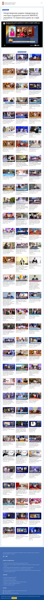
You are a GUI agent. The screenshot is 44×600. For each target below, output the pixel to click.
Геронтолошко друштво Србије (10, 577)
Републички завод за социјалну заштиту (12, 583)
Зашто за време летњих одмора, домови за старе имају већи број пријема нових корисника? (21, 77)
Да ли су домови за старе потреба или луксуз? (21, 415)
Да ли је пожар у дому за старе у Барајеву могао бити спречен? (8, 344)
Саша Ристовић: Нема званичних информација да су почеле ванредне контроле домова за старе (9, 331)
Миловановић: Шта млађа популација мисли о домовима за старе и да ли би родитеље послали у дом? (35, 507)
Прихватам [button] (14, 598)
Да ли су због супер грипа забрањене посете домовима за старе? (35, 134)
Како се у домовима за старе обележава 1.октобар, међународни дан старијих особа (8, 415)
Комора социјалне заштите (9, 584)
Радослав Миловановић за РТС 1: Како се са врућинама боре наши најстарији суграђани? (9, 535)
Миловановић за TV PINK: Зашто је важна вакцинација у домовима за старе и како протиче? (35, 178)
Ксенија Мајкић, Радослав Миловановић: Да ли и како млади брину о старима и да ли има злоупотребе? (34, 521)
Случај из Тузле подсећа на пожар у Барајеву (21, 177)
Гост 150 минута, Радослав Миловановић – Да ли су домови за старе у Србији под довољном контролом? (35, 237)
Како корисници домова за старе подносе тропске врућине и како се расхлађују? (9, 62)
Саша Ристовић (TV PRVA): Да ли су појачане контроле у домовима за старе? (8, 221)
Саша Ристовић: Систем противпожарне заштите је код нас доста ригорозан (8, 163)
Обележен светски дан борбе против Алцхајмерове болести (16, 563)
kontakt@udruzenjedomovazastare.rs (11, 593)
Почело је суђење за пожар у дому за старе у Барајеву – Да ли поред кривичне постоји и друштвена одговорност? (35, 92)
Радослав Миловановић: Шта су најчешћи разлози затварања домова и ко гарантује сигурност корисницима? (35, 206)
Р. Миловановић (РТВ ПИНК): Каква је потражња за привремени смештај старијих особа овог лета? (22, 536)
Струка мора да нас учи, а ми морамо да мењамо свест (21, 330)
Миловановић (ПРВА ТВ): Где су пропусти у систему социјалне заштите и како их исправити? (21, 149)
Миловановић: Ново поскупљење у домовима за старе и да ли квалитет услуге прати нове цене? (22, 120)
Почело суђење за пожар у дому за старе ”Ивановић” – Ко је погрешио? (22, 105)
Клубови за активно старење (9, 578)
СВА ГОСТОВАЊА (22, 51)
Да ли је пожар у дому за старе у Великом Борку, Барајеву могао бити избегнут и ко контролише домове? (9, 265)
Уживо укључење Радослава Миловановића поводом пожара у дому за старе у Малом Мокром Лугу (21, 475)
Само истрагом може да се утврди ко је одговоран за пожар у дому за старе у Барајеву (34, 372)
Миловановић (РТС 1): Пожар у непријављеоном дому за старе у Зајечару (35, 148)
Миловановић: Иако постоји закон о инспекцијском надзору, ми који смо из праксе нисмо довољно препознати (21, 317)
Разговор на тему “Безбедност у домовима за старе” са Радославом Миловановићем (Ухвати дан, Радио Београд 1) (9, 458)
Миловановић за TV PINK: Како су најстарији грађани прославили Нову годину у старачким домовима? (35, 444)
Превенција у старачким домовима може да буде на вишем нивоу (34, 331)
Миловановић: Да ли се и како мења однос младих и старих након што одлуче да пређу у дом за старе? (9, 507)
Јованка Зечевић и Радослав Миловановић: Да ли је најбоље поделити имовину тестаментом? (21, 250)
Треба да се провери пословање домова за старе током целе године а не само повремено (34, 251)
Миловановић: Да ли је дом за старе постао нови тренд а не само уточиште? (9, 91)
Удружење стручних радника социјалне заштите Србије (15, 581)
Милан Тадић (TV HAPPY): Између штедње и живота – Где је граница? (34, 316)
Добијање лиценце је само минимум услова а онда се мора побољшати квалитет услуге (21, 301)
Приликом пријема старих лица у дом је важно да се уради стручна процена (8, 357)
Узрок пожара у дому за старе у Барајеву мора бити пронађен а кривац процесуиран (9, 387)
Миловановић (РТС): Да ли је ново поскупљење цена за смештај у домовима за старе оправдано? (8, 135)
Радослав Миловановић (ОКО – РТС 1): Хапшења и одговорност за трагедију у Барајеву (22, 237)
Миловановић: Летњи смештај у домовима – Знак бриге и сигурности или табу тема (9, 76)
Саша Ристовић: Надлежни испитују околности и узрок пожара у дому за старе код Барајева (21, 358)
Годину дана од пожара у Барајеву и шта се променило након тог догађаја (22, 134)
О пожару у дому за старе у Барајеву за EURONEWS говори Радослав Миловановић (21, 386)
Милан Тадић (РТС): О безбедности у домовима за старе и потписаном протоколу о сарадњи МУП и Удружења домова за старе (21, 222)
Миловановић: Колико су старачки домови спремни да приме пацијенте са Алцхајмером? (8, 106)
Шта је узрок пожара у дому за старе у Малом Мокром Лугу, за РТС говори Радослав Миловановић (35, 475)
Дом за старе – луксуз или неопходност (21, 90)
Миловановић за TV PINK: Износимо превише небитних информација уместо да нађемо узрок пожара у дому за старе (9, 317)
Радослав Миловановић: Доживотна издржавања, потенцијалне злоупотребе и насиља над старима (8, 401)
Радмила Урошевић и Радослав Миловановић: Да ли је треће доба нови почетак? (22, 506)
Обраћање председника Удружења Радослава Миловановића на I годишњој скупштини (35, 265)
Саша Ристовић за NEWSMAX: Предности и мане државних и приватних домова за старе (9, 235)
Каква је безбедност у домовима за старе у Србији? (8, 429)
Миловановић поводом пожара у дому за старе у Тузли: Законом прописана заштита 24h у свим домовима (22, 164)
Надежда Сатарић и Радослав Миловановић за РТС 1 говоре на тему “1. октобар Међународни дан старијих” (22, 521)
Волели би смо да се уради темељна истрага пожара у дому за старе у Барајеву (34, 357)
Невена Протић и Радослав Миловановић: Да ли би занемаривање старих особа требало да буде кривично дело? (21, 492)
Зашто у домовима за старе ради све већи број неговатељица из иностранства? (34, 429)
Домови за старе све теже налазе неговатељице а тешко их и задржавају (35, 415)
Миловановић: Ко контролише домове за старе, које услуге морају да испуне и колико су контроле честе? (35, 63)
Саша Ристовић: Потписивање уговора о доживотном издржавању (17, 568)
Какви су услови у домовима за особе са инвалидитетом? (9, 192)
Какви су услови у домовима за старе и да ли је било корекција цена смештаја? (9, 442)
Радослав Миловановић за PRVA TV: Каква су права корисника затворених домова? (8, 206)
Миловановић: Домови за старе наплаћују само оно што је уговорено (22, 192)
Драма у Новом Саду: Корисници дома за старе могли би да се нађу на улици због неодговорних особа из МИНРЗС (35, 536)
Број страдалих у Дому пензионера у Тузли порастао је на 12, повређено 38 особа (35, 163)
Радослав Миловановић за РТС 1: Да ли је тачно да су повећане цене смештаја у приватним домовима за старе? (22, 444)
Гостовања (6, 9)
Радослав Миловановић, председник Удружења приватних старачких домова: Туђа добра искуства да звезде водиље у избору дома (22, 206)
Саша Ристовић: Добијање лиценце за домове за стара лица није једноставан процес (22, 401)
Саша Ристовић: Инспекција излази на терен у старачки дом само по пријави (34, 344)
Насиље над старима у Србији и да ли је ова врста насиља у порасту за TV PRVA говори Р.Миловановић (35, 491)
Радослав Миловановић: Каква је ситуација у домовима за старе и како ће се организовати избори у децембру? (9, 491)
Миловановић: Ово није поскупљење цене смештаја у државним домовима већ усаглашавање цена (8, 121)
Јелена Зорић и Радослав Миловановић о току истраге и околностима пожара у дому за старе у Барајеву (9, 283)
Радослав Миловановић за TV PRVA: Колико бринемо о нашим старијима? (35, 400)
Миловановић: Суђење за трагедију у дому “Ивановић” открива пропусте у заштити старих (34, 106)
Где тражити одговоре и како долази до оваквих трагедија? (22, 371)
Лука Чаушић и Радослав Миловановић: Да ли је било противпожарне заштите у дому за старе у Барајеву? (8, 373)
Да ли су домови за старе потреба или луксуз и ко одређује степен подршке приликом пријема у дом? (21, 430)
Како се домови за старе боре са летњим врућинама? (22, 62)
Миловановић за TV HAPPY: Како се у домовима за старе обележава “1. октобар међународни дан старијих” (8, 521)
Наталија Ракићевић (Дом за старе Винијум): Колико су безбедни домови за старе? (21, 344)
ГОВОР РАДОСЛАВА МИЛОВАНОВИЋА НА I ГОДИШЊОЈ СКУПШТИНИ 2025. (19, 567)
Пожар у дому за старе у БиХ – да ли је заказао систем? (9, 177)
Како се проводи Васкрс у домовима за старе (34, 76)
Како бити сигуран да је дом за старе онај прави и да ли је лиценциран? (35, 385)
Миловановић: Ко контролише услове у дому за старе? (35, 191)
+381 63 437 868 (7, 591)
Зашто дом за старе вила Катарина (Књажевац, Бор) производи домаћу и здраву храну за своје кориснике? (34, 221)
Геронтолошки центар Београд (10, 580)
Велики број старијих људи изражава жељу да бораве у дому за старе (8, 148)
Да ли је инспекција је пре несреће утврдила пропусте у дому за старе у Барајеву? (22, 282)
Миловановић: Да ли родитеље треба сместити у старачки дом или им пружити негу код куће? (35, 120)
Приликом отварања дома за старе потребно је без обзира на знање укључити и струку (35, 299)
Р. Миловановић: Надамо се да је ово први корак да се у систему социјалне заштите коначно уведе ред (9, 251)
